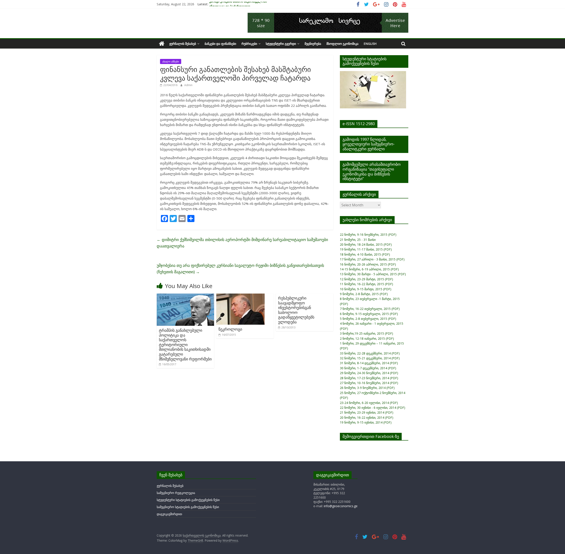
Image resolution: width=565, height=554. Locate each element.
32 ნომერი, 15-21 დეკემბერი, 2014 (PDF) (370, 358)
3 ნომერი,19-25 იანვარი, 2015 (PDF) (366, 333)
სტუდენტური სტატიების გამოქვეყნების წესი (188, 500)
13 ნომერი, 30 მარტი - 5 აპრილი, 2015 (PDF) (373, 274)
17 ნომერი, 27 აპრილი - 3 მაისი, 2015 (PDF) (372, 259)
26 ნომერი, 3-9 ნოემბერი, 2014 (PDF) (367, 388)
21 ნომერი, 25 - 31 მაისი (358, 239)
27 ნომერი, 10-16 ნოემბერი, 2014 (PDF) (369, 383)
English (370, 43)
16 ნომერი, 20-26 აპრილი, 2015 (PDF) (368, 264)
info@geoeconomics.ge (341, 506)
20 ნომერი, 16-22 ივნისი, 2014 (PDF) (366, 417)
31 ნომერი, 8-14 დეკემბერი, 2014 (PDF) (369, 363)
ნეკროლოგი (230, 329)
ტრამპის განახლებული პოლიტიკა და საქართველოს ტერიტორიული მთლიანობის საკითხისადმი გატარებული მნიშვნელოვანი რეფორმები (185, 345)
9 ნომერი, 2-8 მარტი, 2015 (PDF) (364, 294)
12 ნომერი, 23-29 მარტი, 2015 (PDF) (366, 279)
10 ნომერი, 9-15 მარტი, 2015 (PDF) (365, 289)
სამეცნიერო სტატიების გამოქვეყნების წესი (188, 507)
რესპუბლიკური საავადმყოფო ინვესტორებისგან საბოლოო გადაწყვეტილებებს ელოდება (296, 309)
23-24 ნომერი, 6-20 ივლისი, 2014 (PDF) (369, 403)
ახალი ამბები (170, 61)
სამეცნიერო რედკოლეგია (176, 493)
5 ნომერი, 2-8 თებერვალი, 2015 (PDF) (368, 319)
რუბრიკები (249, 43)
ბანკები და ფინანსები (220, 43)
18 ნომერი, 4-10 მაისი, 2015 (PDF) (365, 254)
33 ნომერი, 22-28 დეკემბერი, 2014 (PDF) (370, 353)
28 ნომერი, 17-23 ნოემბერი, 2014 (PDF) (369, 378)
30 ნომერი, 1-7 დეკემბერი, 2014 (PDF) (368, 368)
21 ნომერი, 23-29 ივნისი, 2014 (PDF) (366, 412)
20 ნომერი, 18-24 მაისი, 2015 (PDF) (366, 244)
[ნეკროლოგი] (240, 296)
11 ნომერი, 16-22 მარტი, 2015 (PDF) (366, 284)
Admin (188, 85)
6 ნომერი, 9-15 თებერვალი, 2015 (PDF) (369, 314)
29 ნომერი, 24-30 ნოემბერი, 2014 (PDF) (369, 373)
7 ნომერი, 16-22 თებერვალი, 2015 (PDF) (370, 309)
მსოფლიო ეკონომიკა (342, 43)
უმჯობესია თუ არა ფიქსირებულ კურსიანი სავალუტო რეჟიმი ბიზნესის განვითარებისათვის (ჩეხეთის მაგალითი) (240, 268)
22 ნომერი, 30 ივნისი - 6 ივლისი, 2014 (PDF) (372, 407)
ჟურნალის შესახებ (182, 43)
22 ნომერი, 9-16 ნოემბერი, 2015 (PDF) (368, 234)
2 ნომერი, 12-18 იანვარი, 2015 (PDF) (367, 338)
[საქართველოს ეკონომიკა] (162, 43)
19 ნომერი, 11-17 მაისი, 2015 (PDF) (366, 249)
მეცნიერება (313, 43)
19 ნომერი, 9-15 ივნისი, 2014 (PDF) (366, 422)
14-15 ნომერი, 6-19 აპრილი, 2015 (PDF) (369, 269)
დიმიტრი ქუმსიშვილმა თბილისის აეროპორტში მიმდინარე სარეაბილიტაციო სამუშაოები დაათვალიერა (242, 243)
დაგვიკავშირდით (169, 514)
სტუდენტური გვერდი (281, 43)
